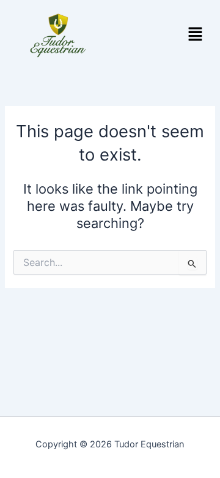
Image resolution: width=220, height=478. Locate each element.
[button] (195, 35)
